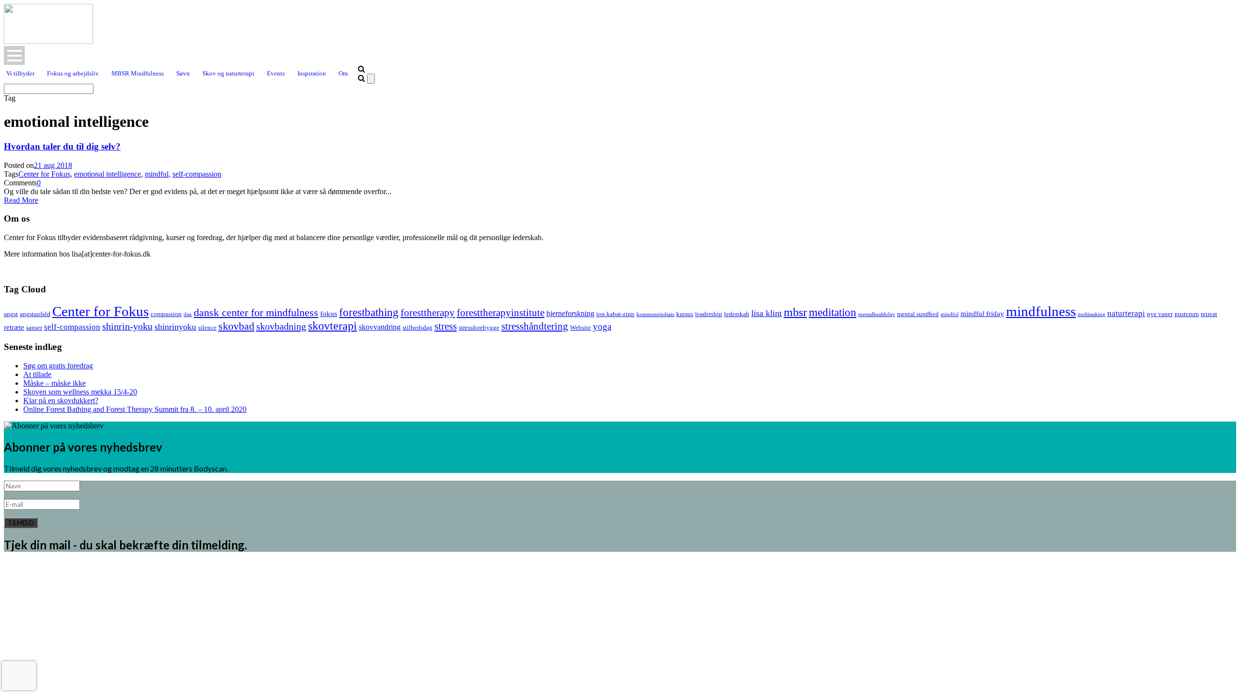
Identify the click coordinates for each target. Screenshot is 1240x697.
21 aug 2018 (53, 165)
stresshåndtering (534, 326)
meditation (832, 312)
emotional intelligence (107, 174)
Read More (21, 200)
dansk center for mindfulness (256, 312)
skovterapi (332, 325)
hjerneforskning (570, 313)
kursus (684, 314)
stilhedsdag (418, 327)
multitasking (1091, 314)
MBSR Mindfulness (137, 73)
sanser (34, 327)
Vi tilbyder (20, 73)
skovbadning (281, 326)
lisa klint (766, 313)
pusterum (1187, 314)
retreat (1209, 314)
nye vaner (1160, 314)
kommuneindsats (655, 314)
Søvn (183, 73)
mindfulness (1041, 311)
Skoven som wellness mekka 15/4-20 (80, 392)
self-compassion (196, 174)
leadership (708, 314)
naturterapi (1126, 313)
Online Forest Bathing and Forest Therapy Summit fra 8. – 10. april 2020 (135, 409)
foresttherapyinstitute (500, 312)
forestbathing (369, 312)
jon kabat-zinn (615, 314)
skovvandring (380, 327)
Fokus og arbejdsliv (73, 73)
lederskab (736, 314)
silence (207, 327)
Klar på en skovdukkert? (60, 400)
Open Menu (14, 55)
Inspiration (311, 73)
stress (445, 326)
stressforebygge (479, 327)
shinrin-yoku (127, 326)
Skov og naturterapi (228, 73)
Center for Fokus (44, 174)
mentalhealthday (876, 314)
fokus (328, 314)
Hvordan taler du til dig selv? (62, 146)
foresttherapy (428, 312)
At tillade (37, 374)
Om (343, 73)
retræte (14, 327)
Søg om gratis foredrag (58, 366)
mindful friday (982, 314)
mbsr (795, 311)
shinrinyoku (175, 327)
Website (580, 327)
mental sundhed (918, 314)
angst (11, 314)
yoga (602, 326)
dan (188, 314)
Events (276, 73)
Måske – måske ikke (54, 383)
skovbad (236, 326)
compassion (166, 314)
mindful (157, 174)
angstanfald (35, 314)
